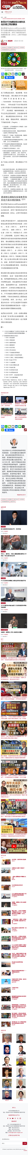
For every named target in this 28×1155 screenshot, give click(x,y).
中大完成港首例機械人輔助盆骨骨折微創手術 (13, 580)
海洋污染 (16, 47)
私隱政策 (25, 1150)
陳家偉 (13, 879)
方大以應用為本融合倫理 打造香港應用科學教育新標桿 (21, 417)
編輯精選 (14, 982)
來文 (13, 973)
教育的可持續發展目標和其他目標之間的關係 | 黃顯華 (14, 18)
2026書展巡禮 (4, 629)
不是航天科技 (15, 987)
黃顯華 (10, 41)
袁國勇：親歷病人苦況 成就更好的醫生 (11, 632)
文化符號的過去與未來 (17, 885)
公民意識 (22, 47)
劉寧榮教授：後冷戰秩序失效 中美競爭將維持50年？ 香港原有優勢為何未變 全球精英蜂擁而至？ (14, 659)
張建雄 (13, 963)
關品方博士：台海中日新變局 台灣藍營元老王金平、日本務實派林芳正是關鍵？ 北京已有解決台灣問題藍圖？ (13, 777)
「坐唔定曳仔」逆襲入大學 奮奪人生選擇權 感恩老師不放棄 (19, 921)
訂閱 (25, 1143)
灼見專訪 (3, 603)
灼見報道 (3, 526)
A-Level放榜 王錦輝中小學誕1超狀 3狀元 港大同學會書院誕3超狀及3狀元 (19, 946)
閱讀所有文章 (21, 495)
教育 (5, 17)
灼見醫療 (3, 578)
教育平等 (13, 49)
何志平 (13, 886)
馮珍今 (13, 861)
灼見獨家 (10, 47)
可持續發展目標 (5, 49)
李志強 (13, 989)
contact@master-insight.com (15, 1132)
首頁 (2, 17)
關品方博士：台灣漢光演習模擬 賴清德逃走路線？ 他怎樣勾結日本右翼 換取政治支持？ (19, 938)
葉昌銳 (13, 869)
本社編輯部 (5, 531)
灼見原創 (4, 47)
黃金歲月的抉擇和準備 (17, 962)
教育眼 (3, 44)
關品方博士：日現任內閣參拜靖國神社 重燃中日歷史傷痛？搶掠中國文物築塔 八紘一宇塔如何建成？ (13, 718)
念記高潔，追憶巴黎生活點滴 (19, 859)
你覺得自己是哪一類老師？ (18, 868)
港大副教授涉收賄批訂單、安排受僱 (11, 529)
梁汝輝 (13, 1024)
